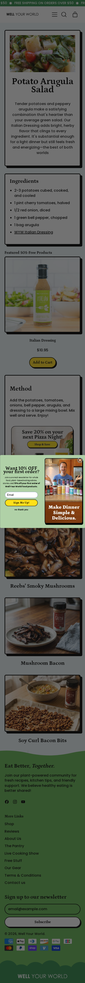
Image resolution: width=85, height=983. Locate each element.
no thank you (21, 510)
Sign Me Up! (21, 502)
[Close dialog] (80, 460)
